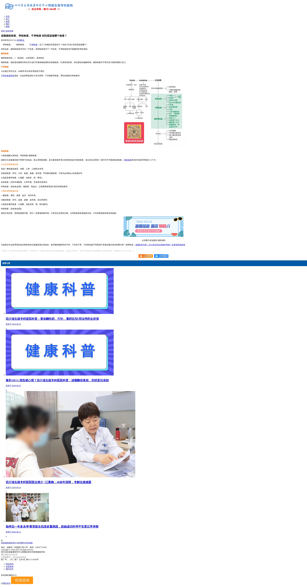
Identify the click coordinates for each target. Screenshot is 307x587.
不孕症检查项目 (7, 76)
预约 (8, 24)
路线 (8, 27)
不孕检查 (33, 45)
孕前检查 (127, 160)
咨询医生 (20, 40)
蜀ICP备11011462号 (9, 554)
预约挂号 (9, 569)
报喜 (8, 21)
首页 (8, 16)
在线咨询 (9, 566)
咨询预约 (21, 543)
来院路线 (5, 543)
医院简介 (13, 543)
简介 (8, 19)
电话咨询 (9, 564)
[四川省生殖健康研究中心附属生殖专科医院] (39, 12)
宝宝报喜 (29, 543)
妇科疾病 (9, 31)
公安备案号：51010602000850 (13, 557)
